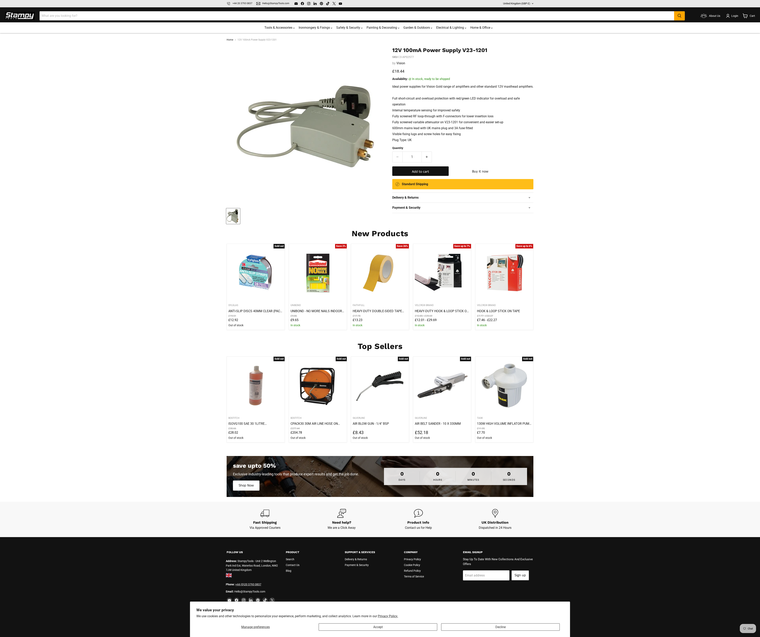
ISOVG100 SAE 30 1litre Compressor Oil (246, 424)
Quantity (397, 148)
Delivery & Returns (356, 559)
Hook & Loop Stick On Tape (498, 311)
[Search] (679, 15)
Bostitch (233, 418)
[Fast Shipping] (265, 519)
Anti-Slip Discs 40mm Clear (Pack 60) (255, 311)
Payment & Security (357, 565)
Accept (378, 627)
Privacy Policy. (388, 616)
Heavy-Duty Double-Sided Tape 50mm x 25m (377, 311)
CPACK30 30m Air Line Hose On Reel (314, 424)
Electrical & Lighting (450, 27)
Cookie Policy (412, 565)
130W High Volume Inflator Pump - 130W (504, 424)
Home (230, 40)
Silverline (359, 418)
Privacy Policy (412, 559)
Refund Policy (412, 570)
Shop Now (246, 485)
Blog (288, 570)
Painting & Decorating (382, 27)
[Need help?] (341, 519)
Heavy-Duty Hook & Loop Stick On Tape (442, 311)
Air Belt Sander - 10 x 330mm (438, 424)
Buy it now (480, 171)
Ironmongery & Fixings (315, 27)
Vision (400, 63)
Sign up (520, 575)
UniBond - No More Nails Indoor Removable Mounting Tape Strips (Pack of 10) (316, 311)
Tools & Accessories (278, 27)
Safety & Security (348, 27)
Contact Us (292, 565)
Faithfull (359, 305)
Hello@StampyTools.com (275, 3)
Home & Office (480, 27)
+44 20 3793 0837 (242, 3)
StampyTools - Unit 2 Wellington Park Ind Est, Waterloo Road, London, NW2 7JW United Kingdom (252, 565)
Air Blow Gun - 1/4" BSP (371, 424)
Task (480, 418)
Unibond (296, 305)
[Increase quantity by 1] (427, 157)
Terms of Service (414, 576)
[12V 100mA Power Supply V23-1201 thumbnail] (233, 216)
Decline (500, 627)
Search (290, 559)
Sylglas (233, 305)
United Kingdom (516, 3)
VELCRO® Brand (424, 305)
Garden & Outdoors (417, 27)
